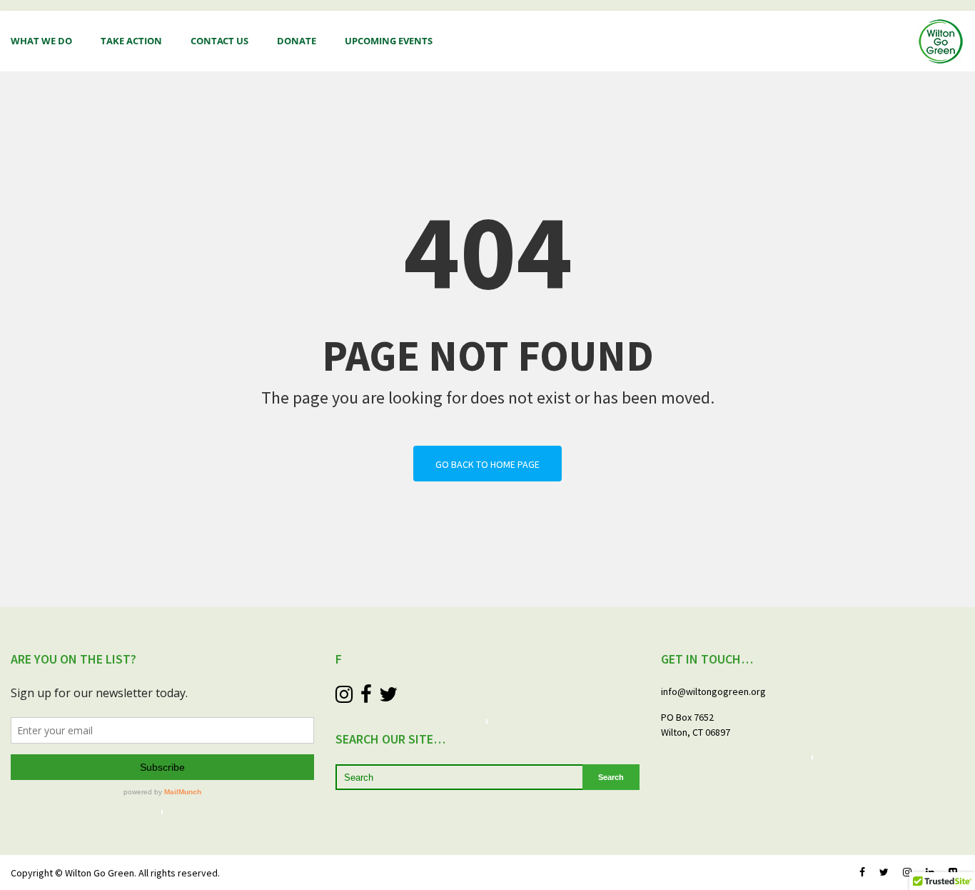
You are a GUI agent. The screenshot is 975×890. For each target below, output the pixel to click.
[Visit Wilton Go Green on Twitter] (388, 695)
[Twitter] (884, 872)
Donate (296, 40)
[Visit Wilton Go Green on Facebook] (366, 695)
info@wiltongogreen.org (713, 691)
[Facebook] (862, 872)
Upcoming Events (389, 40)
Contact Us (219, 40)
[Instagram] (907, 872)
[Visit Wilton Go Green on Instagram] (344, 695)
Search (611, 777)
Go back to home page (487, 464)
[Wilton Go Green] (940, 41)
